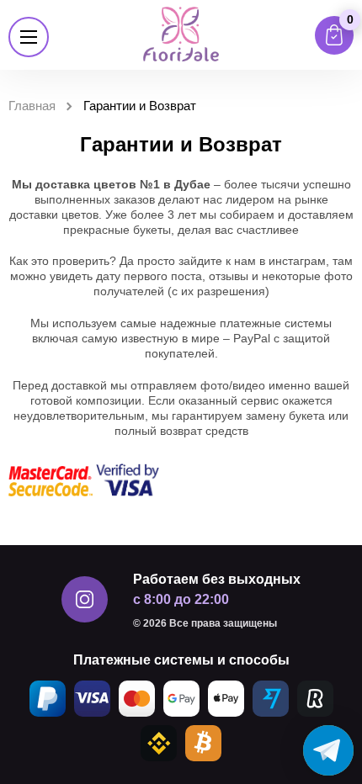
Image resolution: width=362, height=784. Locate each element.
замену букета (285, 415)
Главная (32, 105)
